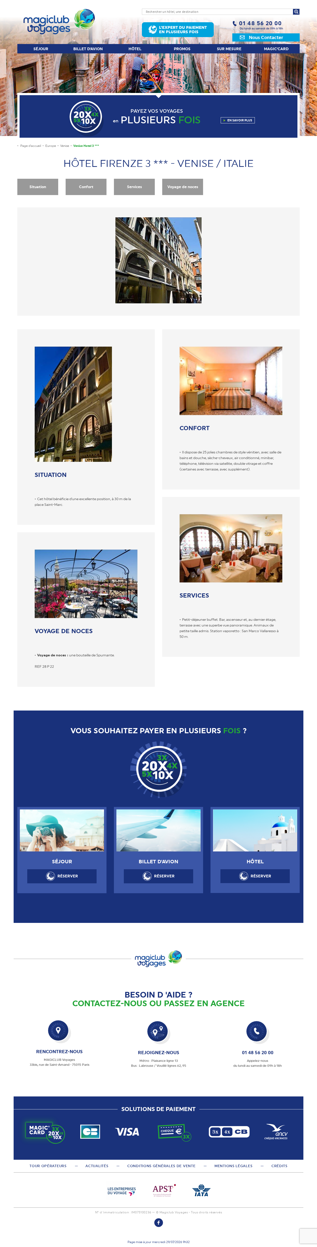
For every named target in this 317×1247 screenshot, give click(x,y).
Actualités (96, 1166)
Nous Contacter (266, 37)
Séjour (40, 49)
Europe (50, 146)
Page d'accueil (30, 146)
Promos (182, 49)
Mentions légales (233, 1166)
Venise (64, 146)
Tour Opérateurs (48, 1166)
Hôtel (135, 49)
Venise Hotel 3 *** (86, 146)
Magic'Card (276, 49)
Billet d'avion (88, 49)
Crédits (279, 1166)
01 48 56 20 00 (260, 23)
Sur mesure (229, 49)
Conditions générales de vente (161, 1166)
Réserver (67, 876)
